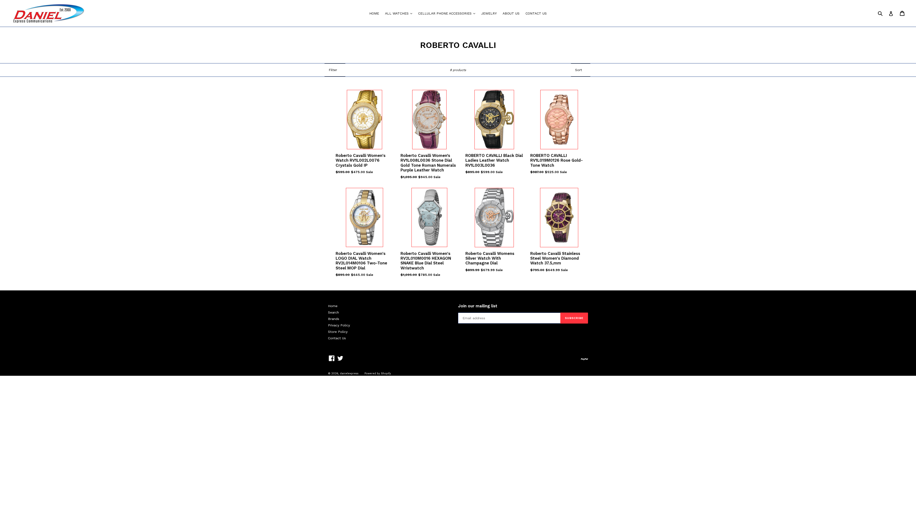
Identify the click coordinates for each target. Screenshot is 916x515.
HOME (374, 13)
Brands (333, 319)
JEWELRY (489, 13)
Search (333, 312)
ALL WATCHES (400, 13)
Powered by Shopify (377, 373)
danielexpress (349, 373)
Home (333, 306)
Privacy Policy (339, 325)
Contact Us (337, 338)
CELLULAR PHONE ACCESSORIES (448, 13)
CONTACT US (536, 13)
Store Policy (338, 332)
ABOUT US (511, 13)
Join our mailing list (477, 306)
